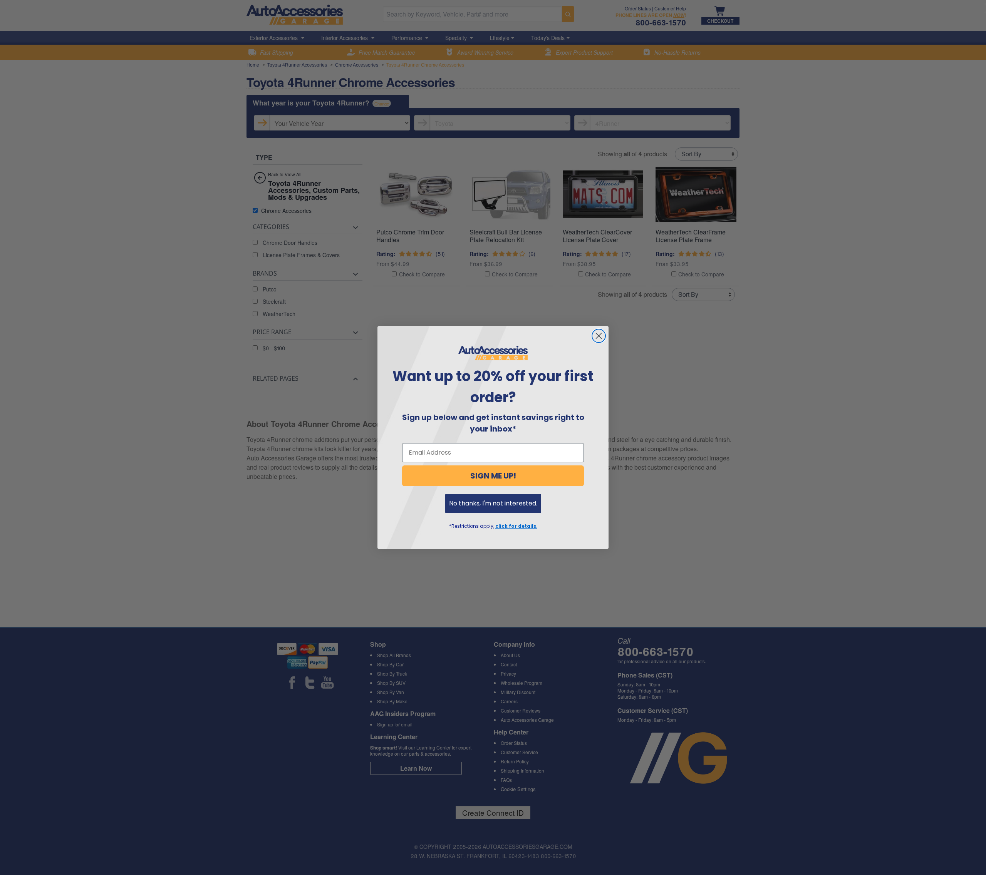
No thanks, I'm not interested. (493, 503)
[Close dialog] (598, 336)
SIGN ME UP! (493, 475)
